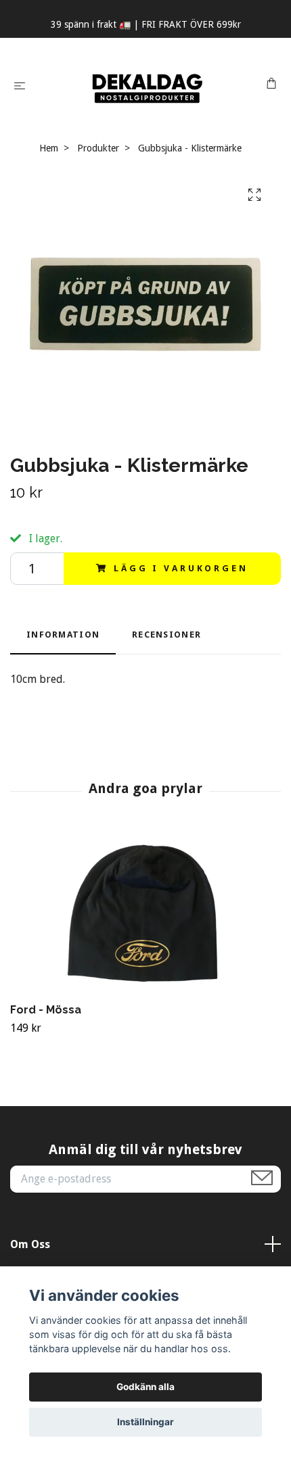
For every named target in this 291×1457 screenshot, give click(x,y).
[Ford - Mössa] (145, 913)
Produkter (98, 148)
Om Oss (30, 1244)
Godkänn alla (145, 1386)
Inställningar (145, 1421)
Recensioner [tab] (166, 634)
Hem (48, 148)
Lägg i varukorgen (181, 568)
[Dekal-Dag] (148, 85)
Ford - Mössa (45, 1009)
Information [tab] (62, 634)
